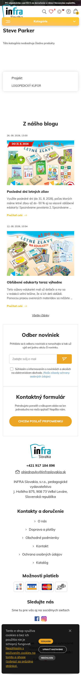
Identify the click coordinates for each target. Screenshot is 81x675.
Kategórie (40, 21)
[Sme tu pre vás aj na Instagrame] (44, 618)
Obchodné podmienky (42, 538)
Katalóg (42, 562)
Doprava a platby (42, 529)
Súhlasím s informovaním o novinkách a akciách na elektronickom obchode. (41, 372)
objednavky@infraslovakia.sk (43, 472)
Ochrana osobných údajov (42, 554)
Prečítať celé (14, 215)
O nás (42, 521)
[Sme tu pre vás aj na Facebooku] (37, 618)
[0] (51, 11)
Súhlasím (46, 641)
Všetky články (40, 315)
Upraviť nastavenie (53, 649)
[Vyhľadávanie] (44, 12)
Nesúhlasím (47, 658)
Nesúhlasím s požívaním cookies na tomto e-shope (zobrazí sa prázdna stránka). (20, 657)
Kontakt (42, 546)
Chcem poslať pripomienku (40, 421)
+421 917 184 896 (40, 465)
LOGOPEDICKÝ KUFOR (26, 85)
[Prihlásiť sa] (68, 11)
